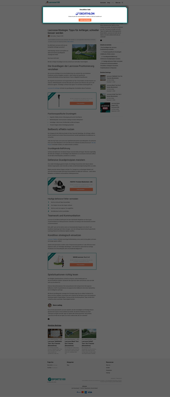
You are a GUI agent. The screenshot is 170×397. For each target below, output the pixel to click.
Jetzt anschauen (85, 20)
